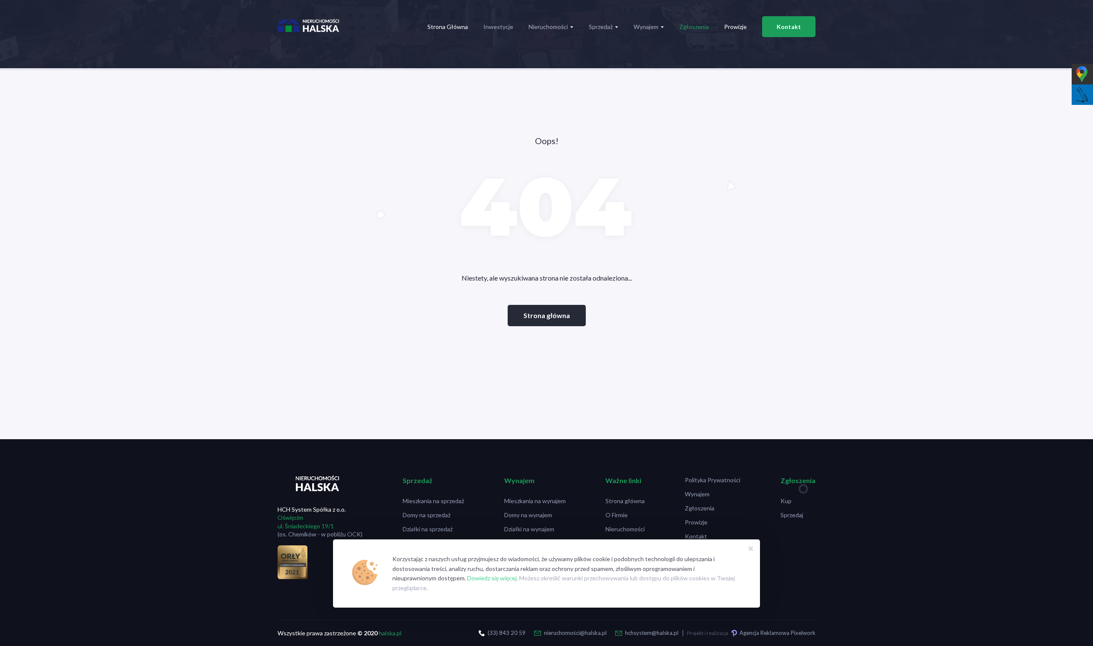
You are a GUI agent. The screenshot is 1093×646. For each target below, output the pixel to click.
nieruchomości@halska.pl (575, 632)
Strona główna (546, 315)
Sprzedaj (791, 515)
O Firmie (616, 515)
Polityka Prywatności (712, 480)
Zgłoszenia (694, 26)
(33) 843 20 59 (507, 632)
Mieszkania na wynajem (535, 500)
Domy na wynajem (528, 515)
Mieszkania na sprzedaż (433, 500)
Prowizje (735, 26)
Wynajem (646, 26)
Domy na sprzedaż (426, 515)
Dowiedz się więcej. (492, 578)
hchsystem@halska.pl (651, 632)
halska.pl (390, 633)
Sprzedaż (601, 26)
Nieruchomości (548, 26)
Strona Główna (447, 26)
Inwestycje (498, 26)
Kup (786, 500)
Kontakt (789, 26)
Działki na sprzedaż (428, 529)
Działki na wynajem (529, 529)
